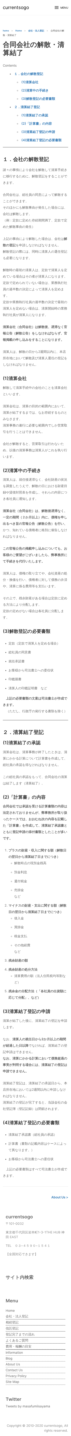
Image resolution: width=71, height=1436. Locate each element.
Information (14, 1352)
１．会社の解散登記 (28, 74)
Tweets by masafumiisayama (28, 1406)
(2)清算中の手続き (35, 90)
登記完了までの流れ (20, 1334)
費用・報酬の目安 (18, 1346)
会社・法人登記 (17, 1316)
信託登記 (12, 1328)
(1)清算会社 (29, 82)
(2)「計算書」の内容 (36, 123)
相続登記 (12, 1322)
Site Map (12, 1382)
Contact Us (14, 1370)
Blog (9, 1358)
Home (10, 1310)
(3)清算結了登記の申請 (38, 132)
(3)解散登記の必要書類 (38, 99)
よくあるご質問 (17, 1340)
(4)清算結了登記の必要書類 (41, 140)
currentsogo (16, 7)
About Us (13, 1364)
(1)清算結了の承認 (34, 115)
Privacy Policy (16, 1376)
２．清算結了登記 (27, 107)
